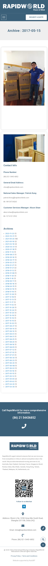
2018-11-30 (9, 276)
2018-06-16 (9, 284)
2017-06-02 (9, 368)
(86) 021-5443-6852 (10, 177)
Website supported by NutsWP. (24, 560)
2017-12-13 (9, 299)
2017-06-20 (9, 363)
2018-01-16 (9, 292)
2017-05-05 (9, 379)
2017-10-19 (9, 315)
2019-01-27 (9, 265)
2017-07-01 (9, 355)
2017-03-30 (10, 387)
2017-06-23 (9, 360)
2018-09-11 (9, 281)
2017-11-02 (9, 305)
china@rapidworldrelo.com (13, 187)
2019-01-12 (9, 270)
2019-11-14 (9, 252)
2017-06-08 (9, 366)
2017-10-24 (9, 310)
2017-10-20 (9, 313)
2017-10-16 (9, 318)
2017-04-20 (9, 384)
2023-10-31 (9, 236)
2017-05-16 (9, 371)
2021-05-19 (9, 241)
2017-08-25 (9, 339)
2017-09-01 (9, 334)
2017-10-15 (9, 321)
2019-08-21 (9, 254)
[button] (43, 539)
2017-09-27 (9, 326)
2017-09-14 (9, 329)
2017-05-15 (9, 373)
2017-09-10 (9, 331)
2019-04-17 (9, 260)
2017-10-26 (9, 307)
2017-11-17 (9, 302)
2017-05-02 (9, 381)
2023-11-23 (9, 233)
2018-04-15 (9, 286)
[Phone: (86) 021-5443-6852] (22, 535)
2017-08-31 (9, 336)
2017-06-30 (10, 358)
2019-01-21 (9, 268)
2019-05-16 (9, 257)
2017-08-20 (9, 342)
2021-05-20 (9, 239)
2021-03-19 (9, 244)
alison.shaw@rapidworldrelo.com (15, 212)
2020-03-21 (9, 247)
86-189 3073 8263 (10, 202)
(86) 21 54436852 (24, 417)
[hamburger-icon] (3, 17)
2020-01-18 (9, 249)
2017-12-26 (9, 294)
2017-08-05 (9, 347)
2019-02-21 (9, 262)
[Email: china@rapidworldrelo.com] (22, 525)
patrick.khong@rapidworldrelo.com (16, 198)
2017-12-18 (9, 297)
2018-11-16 (9, 278)
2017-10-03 (9, 323)
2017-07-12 (9, 350)
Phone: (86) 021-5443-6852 (23, 539)
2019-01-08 (9, 273)
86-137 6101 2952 (10, 216)
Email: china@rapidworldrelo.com (23, 530)
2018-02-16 (9, 289)
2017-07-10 (9, 352)
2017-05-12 (9, 376)
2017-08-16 (9, 344)
